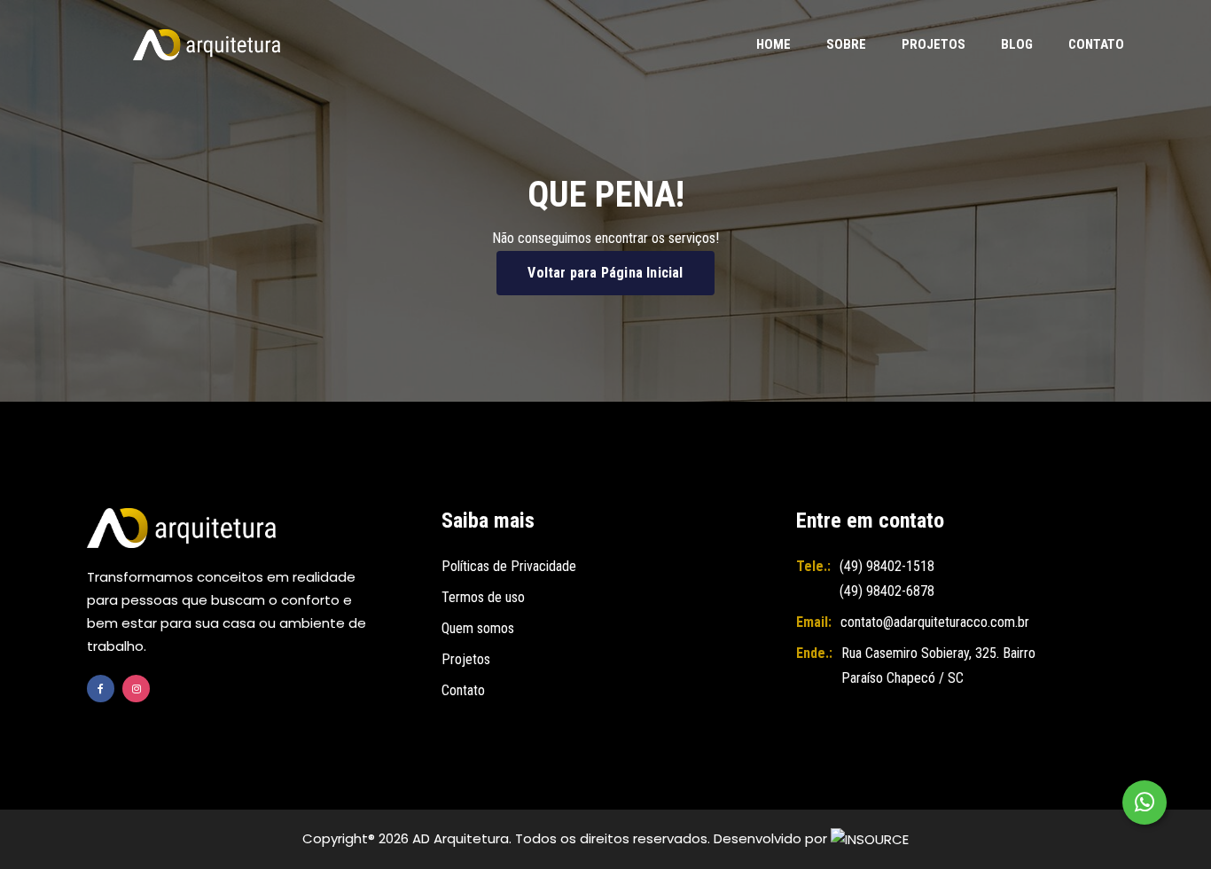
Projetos (465, 659)
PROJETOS (933, 44)
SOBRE (846, 44)
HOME (773, 44)
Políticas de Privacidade (508, 566)
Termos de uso (483, 597)
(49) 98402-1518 (887, 566)
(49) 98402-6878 (887, 591)
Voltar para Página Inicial (605, 272)
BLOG (1017, 44)
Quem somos (477, 628)
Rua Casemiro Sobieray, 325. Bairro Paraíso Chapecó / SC (938, 665)
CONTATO (1096, 44)
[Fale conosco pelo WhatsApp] (1144, 802)
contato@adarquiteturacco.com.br (934, 622)
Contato (463, 690)
